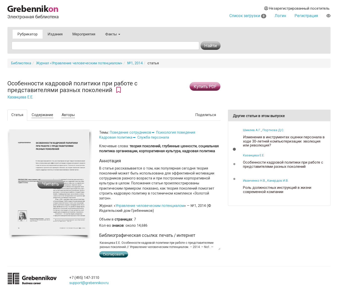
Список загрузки (247, 15)
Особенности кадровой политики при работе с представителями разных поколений (283, 164)
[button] (234, 149)
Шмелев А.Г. (252, 130)
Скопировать (113, 254)
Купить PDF (205, 86)
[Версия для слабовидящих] (328, 16)
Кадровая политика (115, 137)
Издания (55, 34)
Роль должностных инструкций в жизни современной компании (277, 190)
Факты (111, 34)
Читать (50, 184)
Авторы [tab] (68, 115)
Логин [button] (280, 15)
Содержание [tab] (42, 115)
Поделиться (205, 115)
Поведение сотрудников (130, 132)
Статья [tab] (17, 115)
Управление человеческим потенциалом (150, 206)
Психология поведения (175, 132)
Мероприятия (83, 34)
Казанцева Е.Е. (20, 97)
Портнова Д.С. (273, 130)
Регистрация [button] (306, 15)
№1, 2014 (135, 63)
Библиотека (21, 63)
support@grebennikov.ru (89, 283)
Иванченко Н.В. (254, 180)
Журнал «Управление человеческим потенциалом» (79, 63)
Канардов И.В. (278, 180)
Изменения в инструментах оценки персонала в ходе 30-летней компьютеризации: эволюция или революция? (284, 141)
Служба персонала (153, 137)
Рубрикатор (28, 34)
